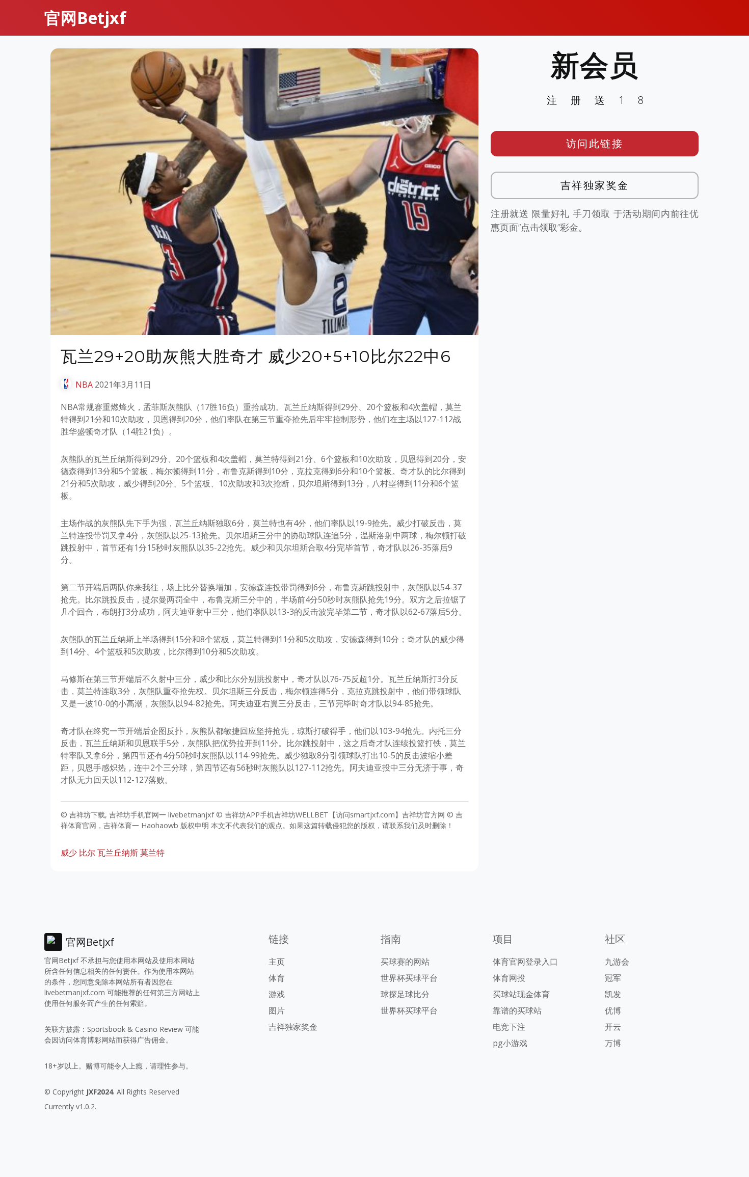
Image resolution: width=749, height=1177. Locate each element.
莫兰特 (152, 852)
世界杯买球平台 (409, 977)
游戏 (277, 994)
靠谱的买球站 (517, 1010)
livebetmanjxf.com (74, 992)
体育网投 (509, 977)
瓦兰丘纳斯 (117, 852)
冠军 (613, 977)
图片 (277, 1010)
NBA (84, 384)
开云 (613, 1026)
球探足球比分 (405, 994)
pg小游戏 (510, 1043)
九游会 (617, 961)
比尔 (87, 852)
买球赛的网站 (405, 961)
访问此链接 (595, 143)
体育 (277, 977)
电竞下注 (509, 1026)
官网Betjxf (85, 18)
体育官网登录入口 (525, 961)
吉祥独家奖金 (594, 185)
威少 (69, 852)
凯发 (613, 994)
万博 (613, 1043)
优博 (613, 1010)
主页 (277, 961)
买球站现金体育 (521, 994)
